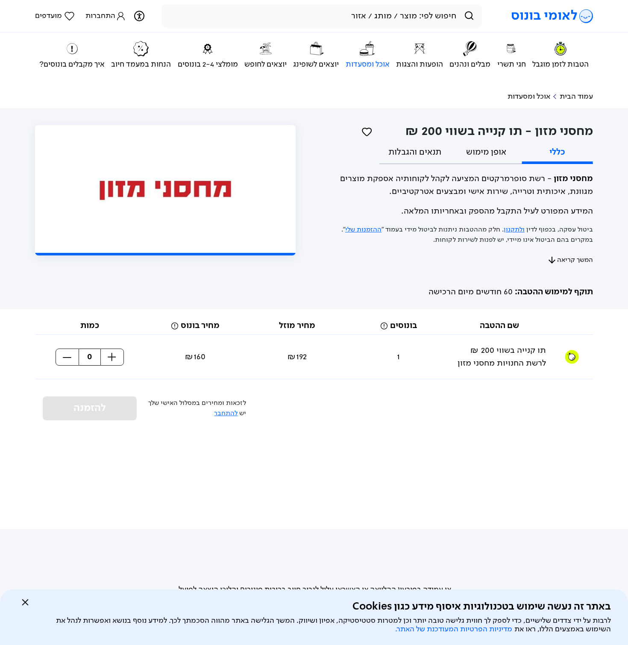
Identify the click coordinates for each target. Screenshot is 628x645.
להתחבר (226, 413)
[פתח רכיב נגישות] (139, 16)
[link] (55, 16)
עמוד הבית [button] (576, 96)
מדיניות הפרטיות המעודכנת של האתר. (453, 629)
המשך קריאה (575, 260)
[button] (384, 326)
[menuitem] (560, 54)
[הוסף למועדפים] (367, 131)
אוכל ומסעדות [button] (529, 96)
